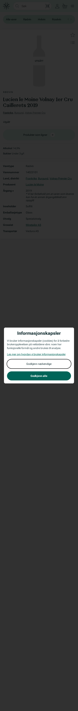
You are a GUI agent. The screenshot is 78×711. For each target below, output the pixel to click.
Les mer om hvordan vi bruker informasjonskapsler (36, 354)
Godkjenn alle (38, 375)
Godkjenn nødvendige (38, 363)
